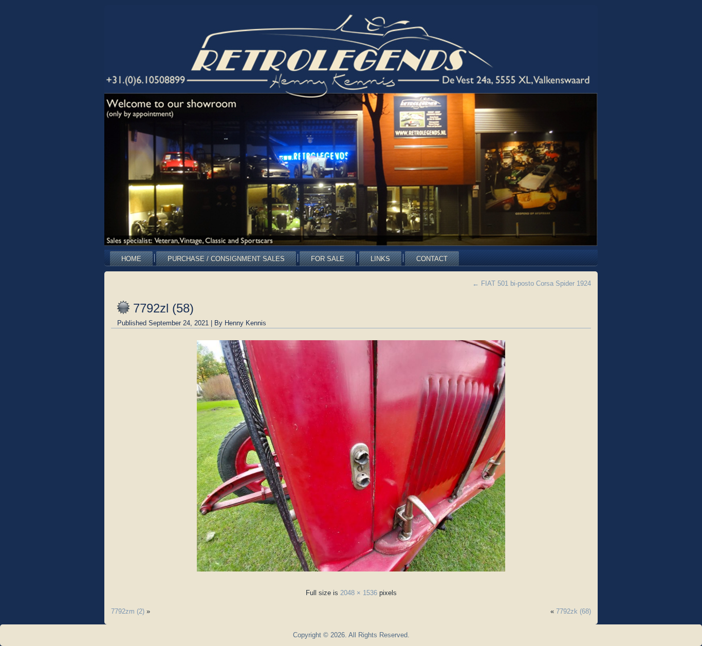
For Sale (327, 259)
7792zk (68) (573, 611)
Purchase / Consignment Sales (226, 259)
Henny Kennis (245, 323)
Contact (432, 259)
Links (380, 259)
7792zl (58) (163, 308)
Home (131, 259)
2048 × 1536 (358, 593)
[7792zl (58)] (351, 574)
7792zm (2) (127, 611)
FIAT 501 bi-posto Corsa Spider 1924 (531, 283)
